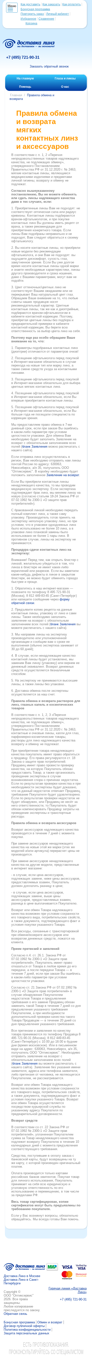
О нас (65, 86)
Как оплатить (71, 4)
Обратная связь (15, 1314)
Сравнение (46, 18)
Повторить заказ (32, 14)
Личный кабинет (57, 14)
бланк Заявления (34, 446)
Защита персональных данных (26, 1333)
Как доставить (30, 4)
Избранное (28, 18)
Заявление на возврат (62, 475)
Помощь (25, 86)
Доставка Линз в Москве (22, 1276)
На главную (25, 78)
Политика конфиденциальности (27, 1329)
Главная (16, 95)
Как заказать (51, 4)
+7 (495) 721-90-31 (22, 57)
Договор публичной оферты (24, 1326)
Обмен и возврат (49, 1322)
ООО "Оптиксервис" (19, 1295)
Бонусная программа (35, 9)
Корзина (31, 23)
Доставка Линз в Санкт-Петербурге (21, 1281)
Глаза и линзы (65, 78)
